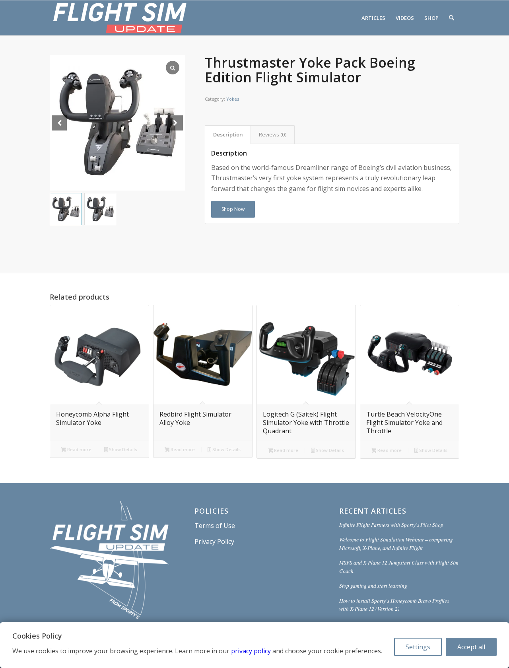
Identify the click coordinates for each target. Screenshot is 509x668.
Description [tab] (228, 134)
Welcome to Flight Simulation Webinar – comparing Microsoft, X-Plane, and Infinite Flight (396, 543)
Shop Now (233, 209)
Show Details (122, 449)
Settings (418, 647)
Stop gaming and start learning (373, 585)
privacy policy (251, 651)
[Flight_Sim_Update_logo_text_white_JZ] (120, 17)
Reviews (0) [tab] (273, 134)
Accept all (471, 647)
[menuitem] (373, 17)
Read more (78, 449)
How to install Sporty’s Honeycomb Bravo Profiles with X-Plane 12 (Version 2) (394, 604)
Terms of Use (214, 525)
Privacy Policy (214, 541)
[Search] (451, 17)
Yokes (232, 99)
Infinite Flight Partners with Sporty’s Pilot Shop (391, 524)
